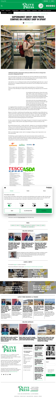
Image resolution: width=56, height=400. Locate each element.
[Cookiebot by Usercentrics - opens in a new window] (47, 188)
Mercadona (22, 225)
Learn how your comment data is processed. (33, 266)
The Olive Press (31, 226)
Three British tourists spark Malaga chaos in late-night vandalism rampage (38, 348)
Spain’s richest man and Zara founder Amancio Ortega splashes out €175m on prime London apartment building (28, 245)
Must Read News (21, 217)
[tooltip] (47, 6)
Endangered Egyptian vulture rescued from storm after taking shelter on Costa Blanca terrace (39, 354)
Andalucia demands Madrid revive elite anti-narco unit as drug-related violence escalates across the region (39, 377)
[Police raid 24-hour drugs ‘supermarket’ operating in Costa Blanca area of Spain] (18, 273)
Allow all (44, 210)
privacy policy (51, 371)
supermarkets (24, 226)
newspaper (33, 225)
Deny (12, 210)
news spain (28, 225)
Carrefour (13, 225)
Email (47, 361)
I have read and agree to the (51, 371)
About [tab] (44, 190)
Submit (50, 375)
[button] (31, 348)
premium (38, 225)
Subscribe (46, 1)
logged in (16, 264)
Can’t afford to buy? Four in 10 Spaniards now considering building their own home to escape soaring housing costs (39, 362)
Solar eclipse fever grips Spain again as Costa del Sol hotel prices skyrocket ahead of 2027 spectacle (39, 308)
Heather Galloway (29, 22)
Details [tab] (28, 190)
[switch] (21, 205)
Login (52, 1)
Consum (18, 225)
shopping (43, 225)
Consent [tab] (11, 190)
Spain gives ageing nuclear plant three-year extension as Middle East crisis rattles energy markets (49, 308)
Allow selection (28, 210)
